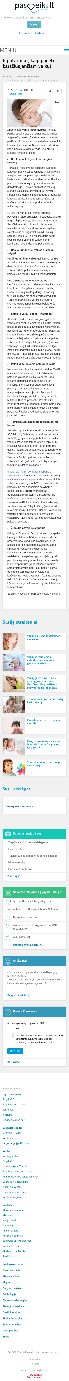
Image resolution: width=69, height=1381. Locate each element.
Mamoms (8, 1215)
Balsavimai (13, 1062)
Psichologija (9, 1294)
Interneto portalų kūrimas (34, 1370)
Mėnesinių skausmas (14, 1210)
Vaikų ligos (16, 94)
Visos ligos (13, 876)
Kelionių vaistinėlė (13, 1236)
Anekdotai (8, 1256)
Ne (17, 1028)
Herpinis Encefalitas (20, 869)
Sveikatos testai (11, 1246)
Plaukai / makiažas (12, 1318)
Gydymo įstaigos (12, 1133)
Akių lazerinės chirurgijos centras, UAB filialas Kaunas (35, 927)
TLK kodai (8, 1109)
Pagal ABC (8, 1099)
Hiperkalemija (16, 862)
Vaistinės (8, 1138)
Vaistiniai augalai (12, 1197)
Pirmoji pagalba (11, 1230)
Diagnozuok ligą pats (14, 1120)
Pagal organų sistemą (14, 1104)
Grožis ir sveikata (12, 1312)
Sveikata (7, 1205)
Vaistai (6, 1151)
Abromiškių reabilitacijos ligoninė (32, 901)
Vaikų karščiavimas (19, 806)
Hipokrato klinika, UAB (25, 917)
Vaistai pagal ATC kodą (15, 1166)
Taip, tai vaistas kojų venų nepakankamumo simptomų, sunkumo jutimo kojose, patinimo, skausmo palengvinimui (39, 1039)
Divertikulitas (16, 849)
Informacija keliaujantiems (17, 1241)
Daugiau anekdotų (18, 995)
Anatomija (8, 1225)
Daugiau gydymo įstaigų (27, 945)
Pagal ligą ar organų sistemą (18, 1171)
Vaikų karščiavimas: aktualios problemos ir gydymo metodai (41, 660)
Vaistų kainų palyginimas (16, 1182)
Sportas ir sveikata (12, 1324)
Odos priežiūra (11, 1330)
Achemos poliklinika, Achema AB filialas (35, 909)
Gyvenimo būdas (12, 1270)
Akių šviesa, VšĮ (21, 937)
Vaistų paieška (10, 1156)
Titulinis (7, 76)
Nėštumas (8, 1115)
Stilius (6, 1336)
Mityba (6, 1282)
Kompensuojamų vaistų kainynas (20, 1176)
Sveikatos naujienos (28, 76)
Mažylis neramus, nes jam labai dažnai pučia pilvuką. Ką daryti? (43, 744)
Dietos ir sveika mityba (15, 1300)
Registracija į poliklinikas (16, 1143)
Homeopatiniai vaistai (14, 1192)
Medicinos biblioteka (14, 1251)
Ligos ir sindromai (12, 1094)
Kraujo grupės (10, 1220)
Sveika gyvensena (13, 1264)
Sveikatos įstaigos (12, 1128)
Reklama (39, 33)
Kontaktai (24, 33)
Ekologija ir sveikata (13, 1306)
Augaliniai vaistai (12, 1187)
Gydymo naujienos (13, 1288)
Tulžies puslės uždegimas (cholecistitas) (32, 855)
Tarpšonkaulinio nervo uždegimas (28, 842)
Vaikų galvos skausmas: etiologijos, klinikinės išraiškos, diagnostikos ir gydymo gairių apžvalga (42, 683)
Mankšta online (11, 1276)
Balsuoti (15, 1051)
